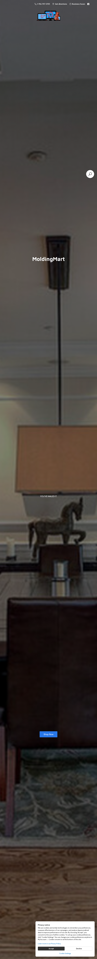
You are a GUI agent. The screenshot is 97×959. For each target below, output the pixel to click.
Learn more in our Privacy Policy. (49, 944)
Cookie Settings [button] (65, 953)
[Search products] (90, 174)
